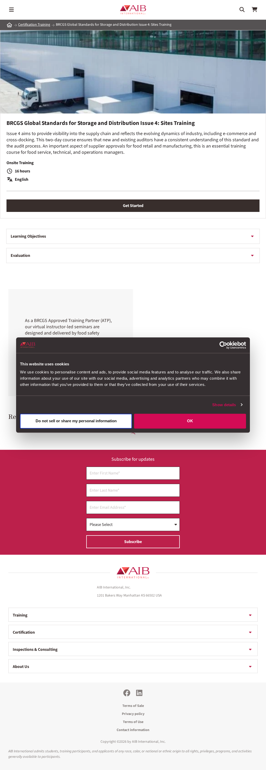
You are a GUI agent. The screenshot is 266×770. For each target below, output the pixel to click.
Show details (224, 405)
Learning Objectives (28, 236)
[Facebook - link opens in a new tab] (127, 693)
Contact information (133, 730)
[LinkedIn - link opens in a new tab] (139, 693)
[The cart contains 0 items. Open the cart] (254, 9)
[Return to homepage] (133, 573)
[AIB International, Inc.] (133, 9)
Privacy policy (133, 714)
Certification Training (34, 24)
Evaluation (20, 255)
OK (190, 421)
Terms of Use (133, 722)
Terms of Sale (133, 705)
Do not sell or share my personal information (76, 421)
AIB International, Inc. (148, 741)
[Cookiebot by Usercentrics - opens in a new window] (223, 345)
